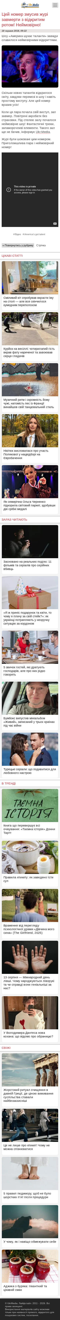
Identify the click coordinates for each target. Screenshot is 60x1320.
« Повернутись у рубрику (17, 245)
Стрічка (41, 245)
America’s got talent (34, 234)
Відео (18, 234)
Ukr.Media (43, 132)
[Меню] (55, 5)
